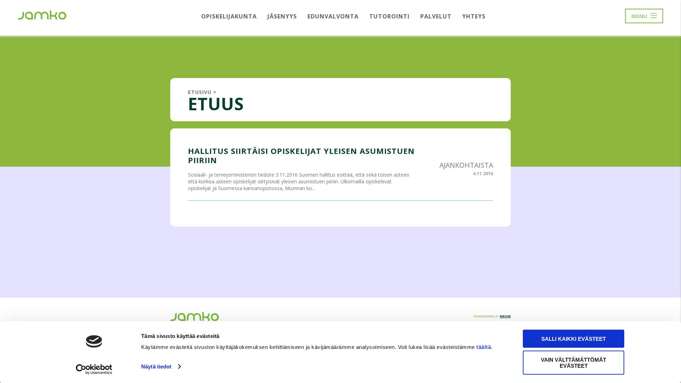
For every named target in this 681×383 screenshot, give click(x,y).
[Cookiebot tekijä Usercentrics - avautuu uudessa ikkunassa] (94, 369)
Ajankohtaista (466, 165)
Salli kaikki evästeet (573, 339)
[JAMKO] (42, 14)
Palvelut (436, 16)
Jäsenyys (282, 16)
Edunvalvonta (333, 16)
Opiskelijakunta (229, 16)
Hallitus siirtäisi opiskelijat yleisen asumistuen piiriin (301, 155)
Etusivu (199, 92)
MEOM (505, 316)
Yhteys (474, 16)
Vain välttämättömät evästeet (573, 362)
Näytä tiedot (156, 366)
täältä (483, 347)
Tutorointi (389, 16)
